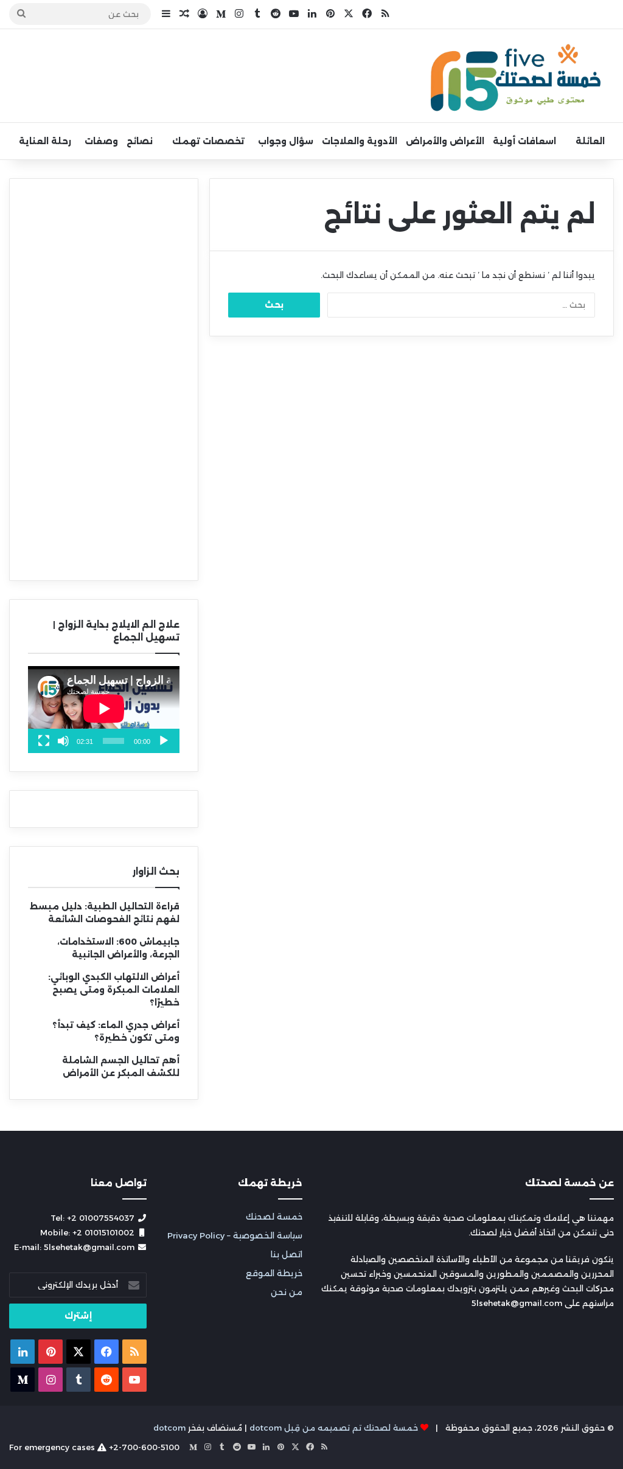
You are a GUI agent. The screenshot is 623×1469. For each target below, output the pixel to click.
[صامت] (63, 741)
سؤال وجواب (285, 141)
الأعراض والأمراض (445, 141)
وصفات (101, 141)
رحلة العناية (45, 141)
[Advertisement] (103, 379)
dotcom (169, 1428)
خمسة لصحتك (274, 1216)
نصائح (140, 141)
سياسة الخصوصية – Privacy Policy (234, 1235)
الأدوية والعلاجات (359, 141)
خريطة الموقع (274, 1273)
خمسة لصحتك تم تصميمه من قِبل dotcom (333, 1428)
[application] (103, 709)
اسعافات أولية (524, 141)
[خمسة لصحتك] (517, 76)
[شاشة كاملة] (44, 741)
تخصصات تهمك (208, 141)
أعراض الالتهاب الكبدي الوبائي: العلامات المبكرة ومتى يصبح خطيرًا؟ (113, 989)
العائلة (590, 141)
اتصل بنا (286, 1254)
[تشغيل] (164, 741)
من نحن (286, 1292)
